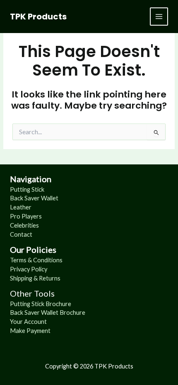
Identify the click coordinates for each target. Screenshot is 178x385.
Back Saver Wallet (34, 198)
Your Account (28, 321)
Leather (20, 207)
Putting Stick (27, 189)
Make (18, 330)
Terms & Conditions (36, 260)
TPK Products (38, 16)
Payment (38, 330)
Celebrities (24, 225)
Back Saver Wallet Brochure (47, 312)
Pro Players (26, 216)
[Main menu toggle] (159, 16)
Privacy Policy (28, 269)
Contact (21, 234)
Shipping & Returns (35, 278)
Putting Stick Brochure (40, 303)
